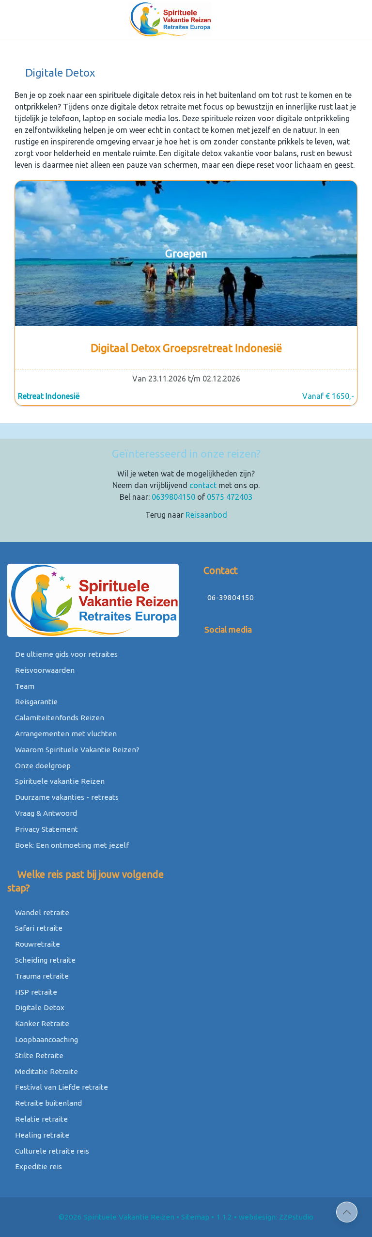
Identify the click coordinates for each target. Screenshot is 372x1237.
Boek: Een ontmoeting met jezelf (71, 845)
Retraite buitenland (47, 1103)
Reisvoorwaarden (44, 670)
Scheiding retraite (44, 960)
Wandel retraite (41, 912)
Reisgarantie (35, 702)
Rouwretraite (36, 944)
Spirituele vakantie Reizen (59, 781)
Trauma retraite (41, 976)
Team (23, 686)
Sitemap (195, 1217)
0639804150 (173, 496)
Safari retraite (37, 928)
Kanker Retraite (41, 1023)
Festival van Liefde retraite (60, 1087)
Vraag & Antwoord (45, 813)
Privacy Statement (45, 829)
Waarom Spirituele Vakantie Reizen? (76, 749)
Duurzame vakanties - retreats (66, 797)
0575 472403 (229, 496)
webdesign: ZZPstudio (276, 1217)
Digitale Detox (38, 1007)
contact (203, 485)
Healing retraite (41, 1135)
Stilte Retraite (38, 1055)
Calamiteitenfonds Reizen (58, 718)
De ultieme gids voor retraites (65, 654)
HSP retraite (35, 992)
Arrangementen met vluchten (65, 734)
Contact (219, 570)
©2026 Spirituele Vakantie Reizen (116, 1217)
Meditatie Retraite (45, 1071)
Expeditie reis (37, 1166)
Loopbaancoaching (45, 1039)
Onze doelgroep (42, 765)
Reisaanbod (206, 514)
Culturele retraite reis (51, 1151)
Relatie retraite (40, 1119)
